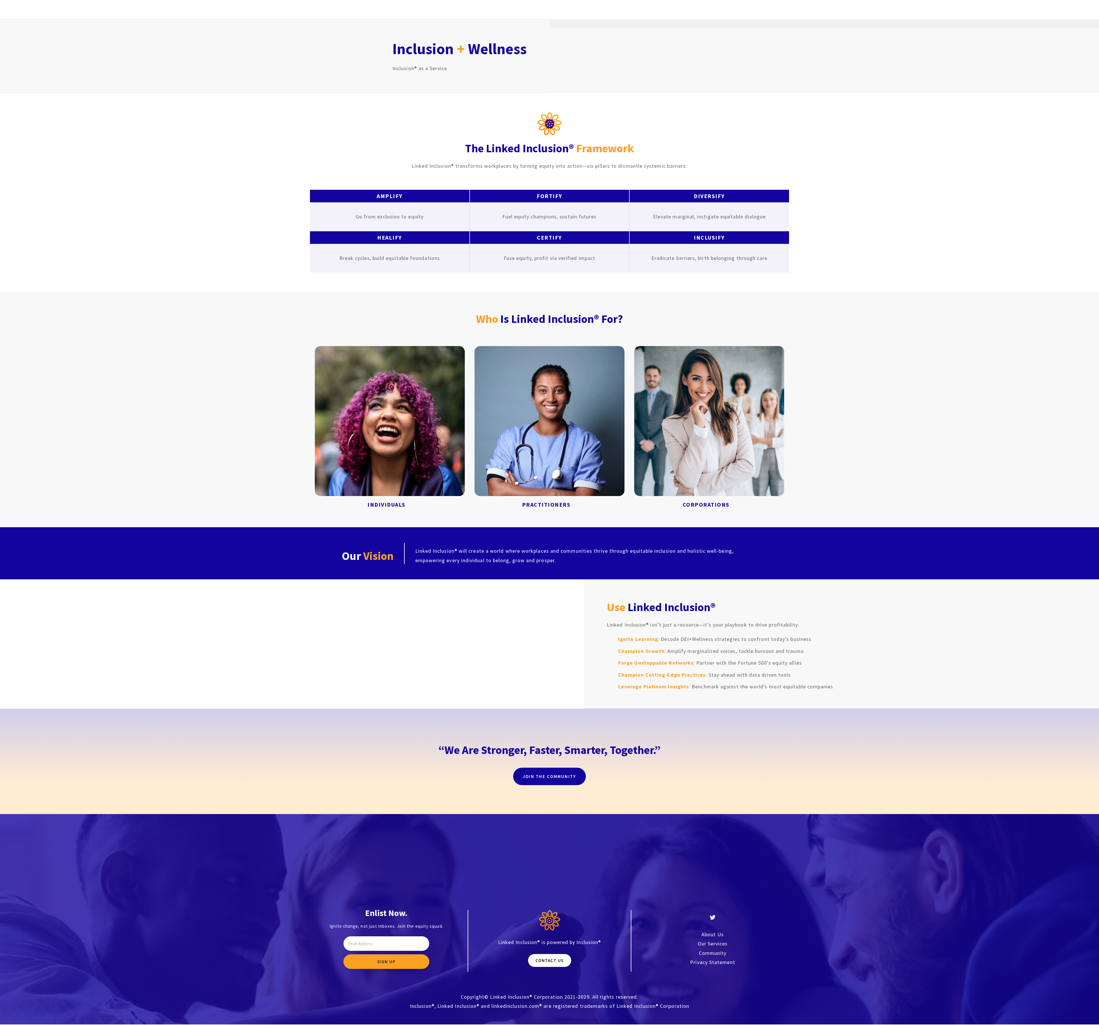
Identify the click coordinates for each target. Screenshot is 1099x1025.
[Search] (317, 9)
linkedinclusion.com (515, 1006)
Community (713, 953)
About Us (712, 934)
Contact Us (549, 960)
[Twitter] (712, 917)
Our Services (713, 943)
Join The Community (549, 776)
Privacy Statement (712, 962)
